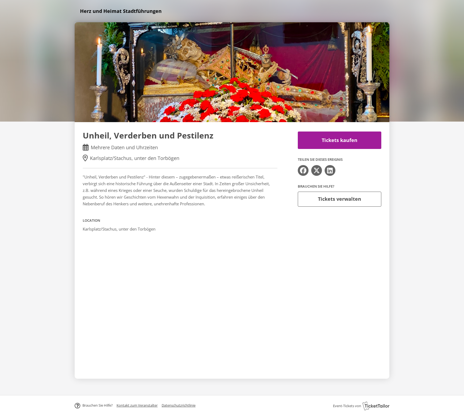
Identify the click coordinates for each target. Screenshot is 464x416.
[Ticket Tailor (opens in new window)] (376, 406)
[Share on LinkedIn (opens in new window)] (330, 170)
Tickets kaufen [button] (339, 140)
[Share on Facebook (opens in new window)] (303, 170)
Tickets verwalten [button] (339, 199)
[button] (137, 405)
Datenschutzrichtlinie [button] (178, 405)
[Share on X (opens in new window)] (316, 170)
